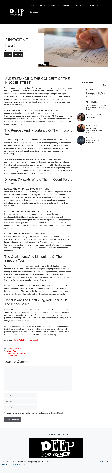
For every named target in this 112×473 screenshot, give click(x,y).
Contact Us (34, 12)
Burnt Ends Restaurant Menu (17, 353)
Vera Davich (90, 117)
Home (32, 5)
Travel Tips (94, 5)
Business (90, 90)
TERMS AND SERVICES (20, 464)
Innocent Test (11, 351)
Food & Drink (81, 5)
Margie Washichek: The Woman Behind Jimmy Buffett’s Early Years (94, 130)
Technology (18, 55)
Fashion (53, 5)
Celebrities (42, 5)
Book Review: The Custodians (92, 141)
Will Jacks (7, 50)
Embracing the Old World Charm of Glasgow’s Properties (95, 95)
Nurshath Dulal (12, 356)
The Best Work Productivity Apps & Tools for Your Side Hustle (96, 107)
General (66, 5)
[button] (31, 18)
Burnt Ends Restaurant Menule (26, 340)
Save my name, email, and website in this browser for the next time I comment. (39, 413)
